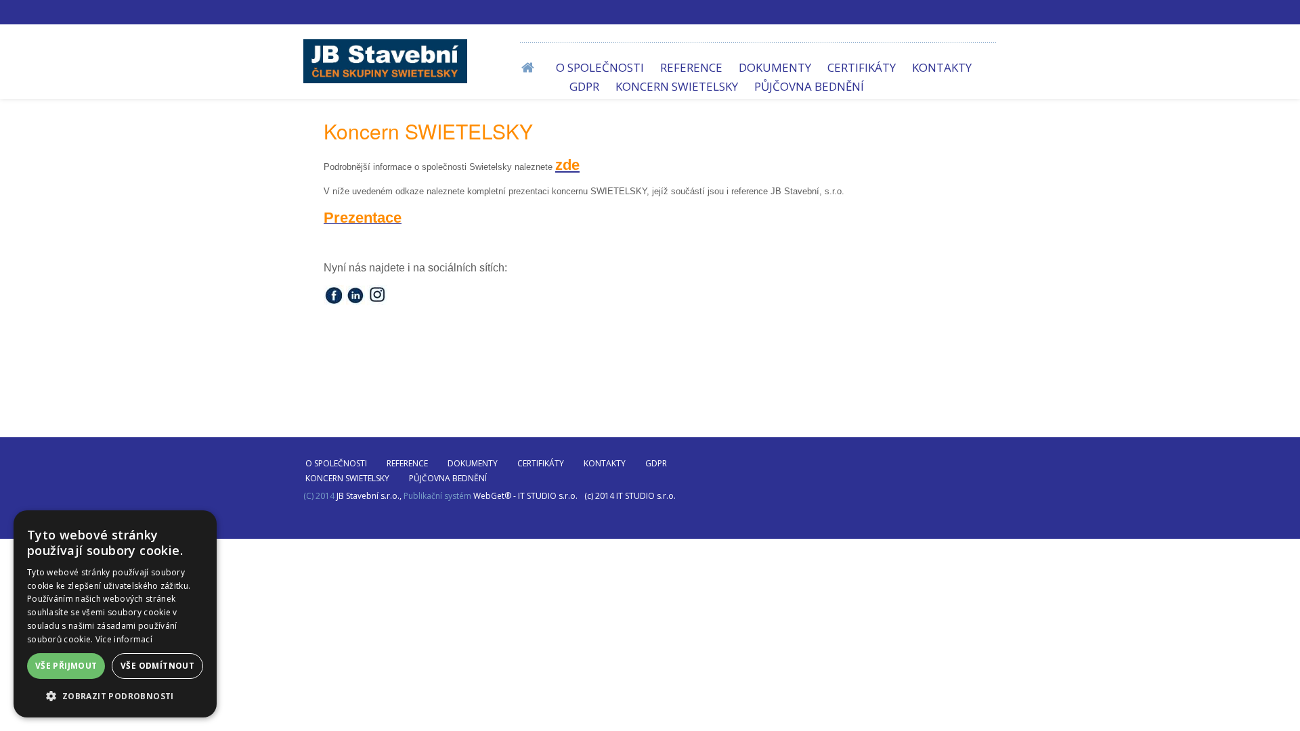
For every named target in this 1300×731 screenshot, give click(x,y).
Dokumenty (775, 67)
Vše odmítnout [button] (157, 665)
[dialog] (115, 613)
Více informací (123, 639)
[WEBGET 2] (385, 61)
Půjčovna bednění (809, 86)
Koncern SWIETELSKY (676, 86)
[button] (115, 696)
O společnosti (600, 67)
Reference (691, 67)
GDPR (584, 86)
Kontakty (942, 67)
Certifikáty (861, 67)
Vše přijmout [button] (66, 665)
